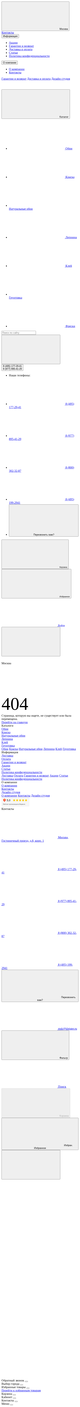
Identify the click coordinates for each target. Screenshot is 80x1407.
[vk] (29, 1291)
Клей (68, 265)
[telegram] (29, 1234)
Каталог (63, 116)
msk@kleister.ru (67, 1028)
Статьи (13, 52)
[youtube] (29, 1348)
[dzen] (29, 1377)
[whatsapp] (29, 1263)
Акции (13, 42)
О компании (9, 62)
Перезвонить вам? (43, 534)
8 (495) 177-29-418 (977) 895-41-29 (12, 367)
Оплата (6, 758)
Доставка (7, 755)
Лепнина (71, 237)
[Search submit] (30, 349)
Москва (63, 29)
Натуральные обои (13, 735)
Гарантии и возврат (21, 46)
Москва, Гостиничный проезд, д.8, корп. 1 (34, 839)
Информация (10, 36)
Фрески (70, 326)
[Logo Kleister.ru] (29, 87)
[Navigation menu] (30, 641)
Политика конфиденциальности (29, 56)
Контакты (7, 32)
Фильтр (63, 1058)
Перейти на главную (14, 722)
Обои (68, 148)
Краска (69, 177)
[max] (29, 1206)
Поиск (61, 1086)
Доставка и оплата (20, 49)
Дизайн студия (60, 78)
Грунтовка (8, 745)
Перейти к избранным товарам (21, 1390)
